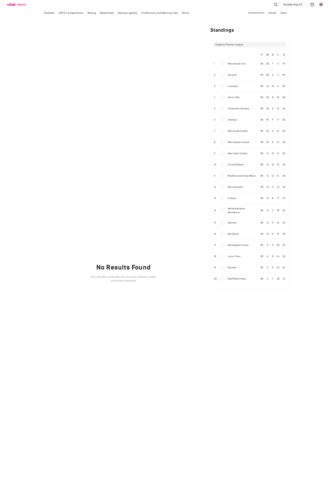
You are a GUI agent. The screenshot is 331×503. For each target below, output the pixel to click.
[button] (312, 4)
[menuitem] (49, 13)
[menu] (130, 13)
